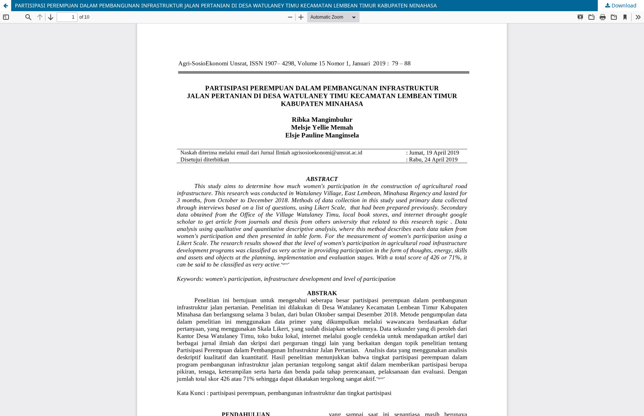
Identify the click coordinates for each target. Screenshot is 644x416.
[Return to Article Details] (5, 5)
